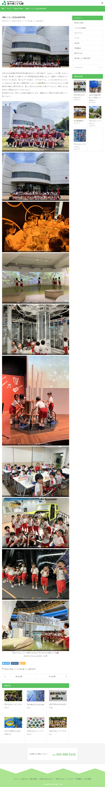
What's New (16, 21)
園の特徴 (33, 779)
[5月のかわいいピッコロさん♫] (13, 695)
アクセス (70, 779)
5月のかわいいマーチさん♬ (57, 732)
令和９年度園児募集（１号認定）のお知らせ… (94, 97)
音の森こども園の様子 (35, 21)
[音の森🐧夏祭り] (80, 112)
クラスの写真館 (80, 28)
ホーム (16, 779)
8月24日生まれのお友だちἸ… (79, 96)
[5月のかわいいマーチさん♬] (58, 722)
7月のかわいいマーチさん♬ (95, 122)
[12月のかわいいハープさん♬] (36, 722)
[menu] (102, 3)
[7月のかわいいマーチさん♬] (95, 112)
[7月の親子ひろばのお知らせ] (36, 695)
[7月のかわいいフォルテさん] (80, 135)
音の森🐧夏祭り (79, 121)
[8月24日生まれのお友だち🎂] (80, 86)
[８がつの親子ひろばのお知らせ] (13, 722)
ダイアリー (78, 33)
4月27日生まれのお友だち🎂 (58, 705)
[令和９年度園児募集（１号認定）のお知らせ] (95, 86)
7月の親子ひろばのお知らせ (35, 706)
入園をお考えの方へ (46, 779)
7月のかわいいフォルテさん (80, 145)
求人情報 (88, 779)
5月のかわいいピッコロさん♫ (13, 705)
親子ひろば (78, 53)
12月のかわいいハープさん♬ (35, 732)
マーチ (24, 21)
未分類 (76, 43)
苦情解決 (77, 48)
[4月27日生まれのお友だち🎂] (58, 695)
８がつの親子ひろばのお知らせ (12, 732)
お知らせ (24, 779)
